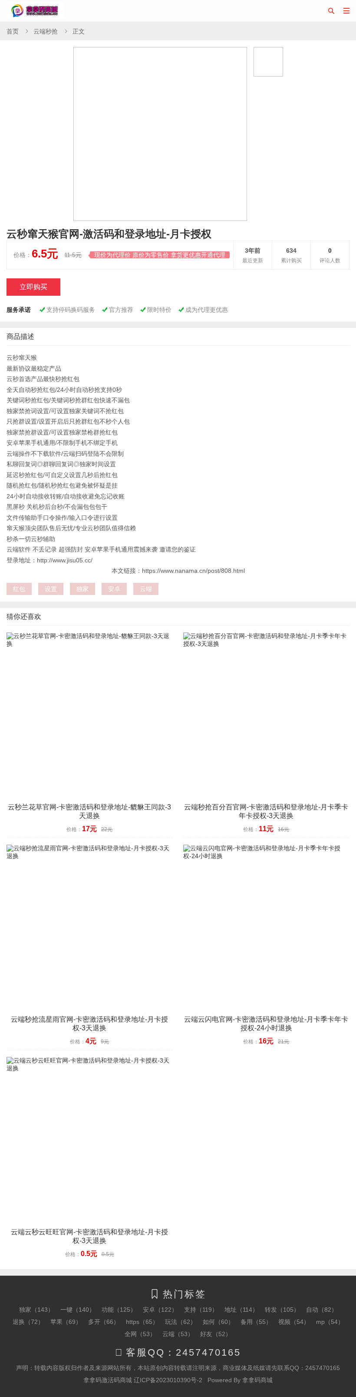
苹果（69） (66, 1321)
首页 (13, 31)
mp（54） (330, 1321)
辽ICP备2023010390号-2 (168, 1380)
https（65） (142, 1321)
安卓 (114, 588)
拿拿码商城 (257, 1380)
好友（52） (215, 1333)
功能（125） (119, 1309)
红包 (19, 588)
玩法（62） (180, 1321)
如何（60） (218, 1321)
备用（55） (256, 1321)
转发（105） (282, 1309)
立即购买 (33, 287)
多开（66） (103, 1321)
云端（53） (178, 1333)
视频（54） (294, 1321)
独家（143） (36, 1309)
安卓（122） (160, 1309)
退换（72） (28, 1321)
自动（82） (321, 1309)
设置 (51, 588)
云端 (146, 588)
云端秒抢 (45, 31)
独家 (82, 588)
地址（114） (241, 1309)
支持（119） (201, 1309)
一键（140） (77, 1309)
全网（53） (140, 1333)
